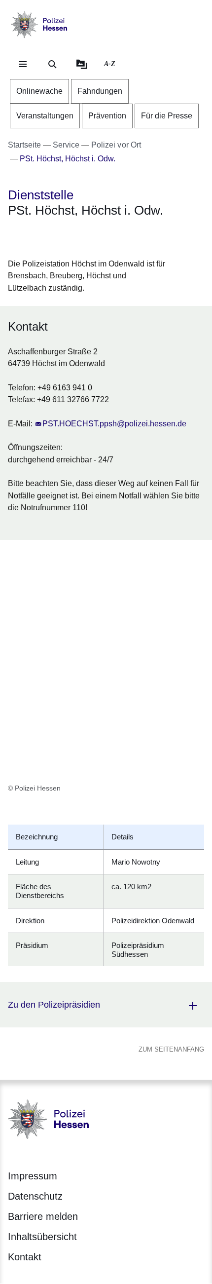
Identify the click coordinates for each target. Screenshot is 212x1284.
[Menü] (22, 64)
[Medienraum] (82, 64)
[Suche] (52, 64)
